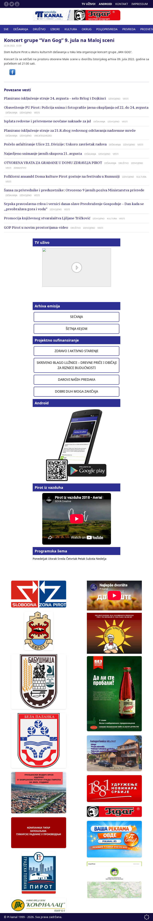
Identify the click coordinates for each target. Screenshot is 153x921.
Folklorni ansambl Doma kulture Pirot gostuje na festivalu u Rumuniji (62, 176)
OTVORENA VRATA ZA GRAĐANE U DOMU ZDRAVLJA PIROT (53, 163)
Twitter (11, 4)
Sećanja (76, 317)
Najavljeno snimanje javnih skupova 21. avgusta (43, 153)
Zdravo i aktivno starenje (76, 351)
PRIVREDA (128, 29)
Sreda (62, 559)
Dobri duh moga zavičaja (76, 391)
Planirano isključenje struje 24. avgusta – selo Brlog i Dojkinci (55, 98)
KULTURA (71, 29)
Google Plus (17, 4)
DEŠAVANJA (20, 29)
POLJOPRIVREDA (107, 29)
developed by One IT (146, 917)
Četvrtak (72, 559)
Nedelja (101, 559)
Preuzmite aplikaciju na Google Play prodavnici (76, 445)
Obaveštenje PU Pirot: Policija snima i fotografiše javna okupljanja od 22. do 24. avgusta (76, 107)
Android (105, 4)
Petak (82, 559)
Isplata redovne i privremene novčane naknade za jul (47, 121)
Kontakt (121, 4)
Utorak (53, 559)
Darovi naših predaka (76, 379)
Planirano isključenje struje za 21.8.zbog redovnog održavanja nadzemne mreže (70, 130)
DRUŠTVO (39, 29)
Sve (6, 29)
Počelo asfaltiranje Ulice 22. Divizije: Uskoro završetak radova (55, 144)
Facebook (6, 4)
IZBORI (55, 29)
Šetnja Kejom (76, 328)
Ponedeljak (40, 559)
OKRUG (86, 29)
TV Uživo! (88, 4)
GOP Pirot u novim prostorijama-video (36, 227)
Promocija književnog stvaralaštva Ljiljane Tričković (47, 218)
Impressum (139, 4)
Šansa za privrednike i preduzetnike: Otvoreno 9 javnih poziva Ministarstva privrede (74, 190)
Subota (91, 559)
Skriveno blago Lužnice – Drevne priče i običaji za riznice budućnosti (77, 365)
